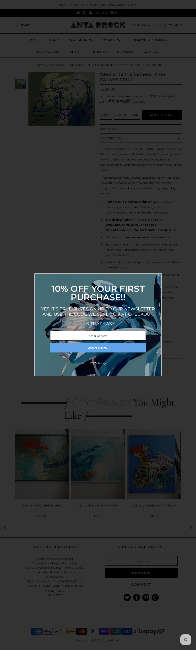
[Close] (159, 276)
